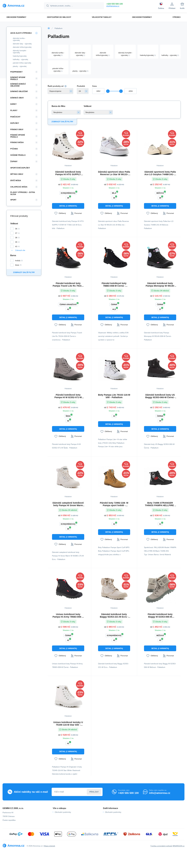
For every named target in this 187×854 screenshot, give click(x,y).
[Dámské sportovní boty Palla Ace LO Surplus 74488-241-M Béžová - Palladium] (160, 146)
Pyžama (14, 149)
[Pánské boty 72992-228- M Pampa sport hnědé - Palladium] (114, 477)
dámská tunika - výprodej (19, 39)
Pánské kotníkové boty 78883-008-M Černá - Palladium (114, 284)
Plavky (13, 110)
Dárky (13, 104)
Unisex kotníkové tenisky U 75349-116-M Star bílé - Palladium (68, 723)
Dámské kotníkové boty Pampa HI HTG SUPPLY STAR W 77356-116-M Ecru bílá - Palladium (68, 173)
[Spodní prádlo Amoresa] (49, 28)
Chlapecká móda (18, 187)
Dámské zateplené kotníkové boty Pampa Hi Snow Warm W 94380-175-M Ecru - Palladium (68, 504)
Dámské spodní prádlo (17, 78)
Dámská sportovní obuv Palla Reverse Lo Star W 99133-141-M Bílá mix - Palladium (114, 173)
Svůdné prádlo (18, 155)
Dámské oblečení (19, 91)
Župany (13, 161)
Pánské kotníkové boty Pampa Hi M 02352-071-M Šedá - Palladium (68, 396)
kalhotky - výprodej (20, 59)
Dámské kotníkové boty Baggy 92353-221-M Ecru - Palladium (114, 615)
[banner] (20, 5)
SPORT (13, 200)
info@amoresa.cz (112, 6)
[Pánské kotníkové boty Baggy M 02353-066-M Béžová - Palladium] (160, 589)
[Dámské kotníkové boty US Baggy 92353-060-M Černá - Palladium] (160, 369)
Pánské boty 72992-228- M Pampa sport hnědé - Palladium (114, 504)
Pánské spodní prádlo (17, 136)
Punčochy (15, 117)
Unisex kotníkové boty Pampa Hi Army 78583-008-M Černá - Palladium (68, 615)
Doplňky (14, 123)
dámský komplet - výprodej (20, 51)
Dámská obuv (17, 98)
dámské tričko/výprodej (22, 47)
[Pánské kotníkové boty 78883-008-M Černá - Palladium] (114, 258)
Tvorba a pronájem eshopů (161, 846)
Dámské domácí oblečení (18, 85)
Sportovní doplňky (20, 168)
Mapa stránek (49, 846)
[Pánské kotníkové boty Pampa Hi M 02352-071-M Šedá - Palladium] (68, 369)
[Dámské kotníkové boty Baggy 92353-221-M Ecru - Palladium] (114, 589)
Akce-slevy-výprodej (21, 33)
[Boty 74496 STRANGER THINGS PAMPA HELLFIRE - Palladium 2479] (160, 477)
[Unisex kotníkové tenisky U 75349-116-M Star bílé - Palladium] (68, 696)
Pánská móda (17, 142)
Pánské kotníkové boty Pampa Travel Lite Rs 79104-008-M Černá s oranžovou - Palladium (68, 284)
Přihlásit (94, 792)
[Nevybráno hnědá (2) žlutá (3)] (66, 112)
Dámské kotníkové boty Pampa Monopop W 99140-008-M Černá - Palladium (160, 284)
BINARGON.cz (178, 846)
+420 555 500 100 (114, 4)
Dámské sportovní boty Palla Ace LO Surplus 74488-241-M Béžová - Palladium (160, 173)
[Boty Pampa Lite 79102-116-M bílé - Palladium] (114, 369)
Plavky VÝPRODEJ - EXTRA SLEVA (22, 193)
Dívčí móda (15, 180)
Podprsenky (16, 72)
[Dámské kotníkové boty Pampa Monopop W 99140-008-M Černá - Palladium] (160, 258)
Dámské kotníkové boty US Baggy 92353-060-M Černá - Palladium (160, 396)
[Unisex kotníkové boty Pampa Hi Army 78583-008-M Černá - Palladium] (68, 589)
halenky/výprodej (19, 56)
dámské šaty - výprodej (22, 44)
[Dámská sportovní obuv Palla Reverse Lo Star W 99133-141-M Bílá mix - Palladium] (114, 146)
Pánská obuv (16, 129)
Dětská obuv (16, 174)
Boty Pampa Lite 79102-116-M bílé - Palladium (114, 396)
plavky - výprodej (19, 66)
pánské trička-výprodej (22, 63)
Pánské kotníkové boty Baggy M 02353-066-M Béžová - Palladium (160, 615)
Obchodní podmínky (63, 812)
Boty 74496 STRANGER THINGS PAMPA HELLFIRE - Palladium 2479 (160, 504)
